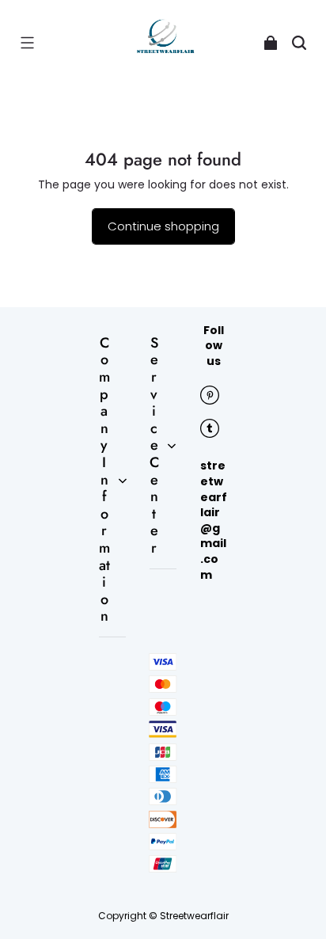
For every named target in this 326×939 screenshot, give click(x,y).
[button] (27, 43)
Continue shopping (163, 226)
